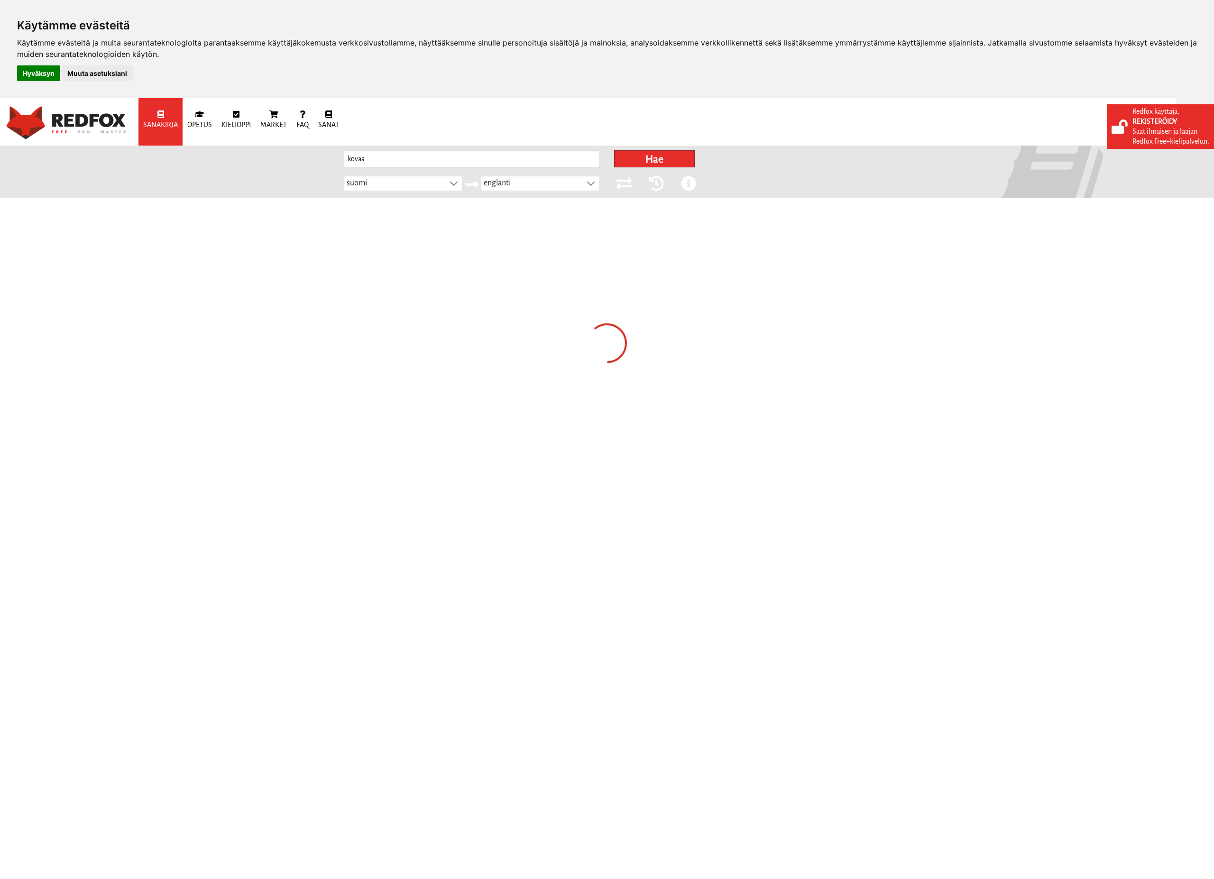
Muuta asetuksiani (97, 73)
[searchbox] (472, 159)
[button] (453, 183)
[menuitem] (160, 122)
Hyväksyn (39, 73)
